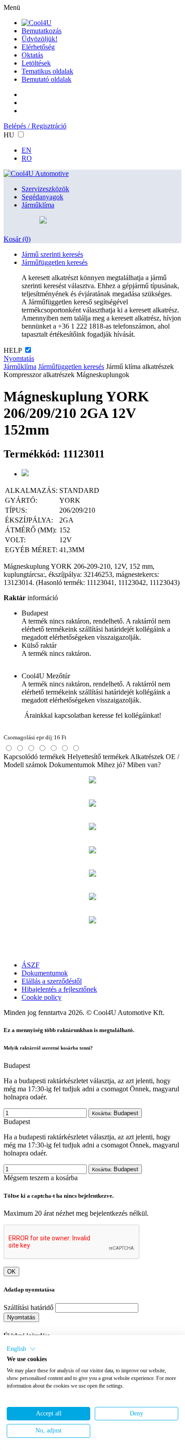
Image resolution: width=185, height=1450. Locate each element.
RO (27, 158)
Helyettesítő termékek (98, 756)
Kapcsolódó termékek (35, 756)
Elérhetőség (38, 47)
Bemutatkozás (42, 31)
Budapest (115, 1113)
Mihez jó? (111, 765)
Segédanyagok (42, 197)
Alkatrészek (147, 756)
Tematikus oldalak (47, 71)
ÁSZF (31, 965)
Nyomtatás (19, 358)
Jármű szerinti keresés (52, 254)
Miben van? (144, 765)
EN (26, 150)
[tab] (9, 748)
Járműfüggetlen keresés (55, 262)
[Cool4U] (37, 22)
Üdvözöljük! (39, 39)
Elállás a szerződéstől (52, 981)
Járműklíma (38, 205)
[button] (21, 1349)
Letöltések (36, 63)
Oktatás (32, 55)
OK (11, 1271)
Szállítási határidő (28, 1307)
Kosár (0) (17, 239)
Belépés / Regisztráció (35, 126)
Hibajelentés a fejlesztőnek (59, 989)
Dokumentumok (72, 765)
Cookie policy (42, 997)
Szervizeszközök (45, 189)
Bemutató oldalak (46, 79)
